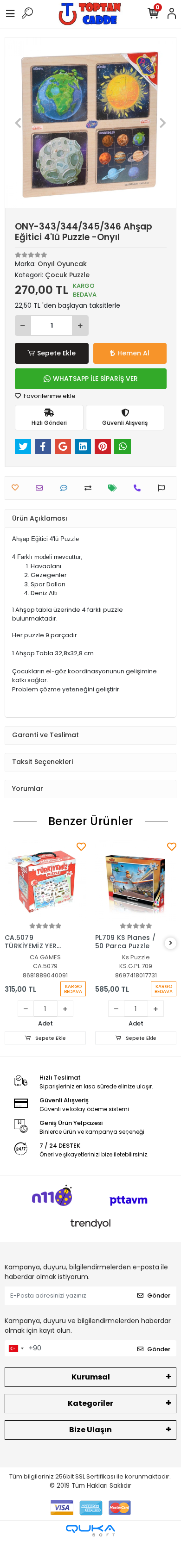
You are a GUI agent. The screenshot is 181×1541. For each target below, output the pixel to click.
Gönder (158, 1295)
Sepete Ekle (56, 353)
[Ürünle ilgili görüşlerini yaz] (66, 488)
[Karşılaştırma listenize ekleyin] (90, 488)
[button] (18, 122)
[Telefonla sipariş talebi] (139, 488)
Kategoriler (90, 1403)
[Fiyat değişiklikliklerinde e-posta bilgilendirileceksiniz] (115, 488)
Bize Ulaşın (90, 1429)
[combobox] (15, 1348)
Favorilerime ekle (49, 395)
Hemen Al (133, 353)
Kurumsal (90, 1377)
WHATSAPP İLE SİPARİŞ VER (95, 378)
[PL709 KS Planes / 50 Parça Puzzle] (135, 880)
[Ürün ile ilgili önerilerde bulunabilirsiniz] (163, 488)
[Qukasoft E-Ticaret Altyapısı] (90, 1530)
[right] (171, 943)
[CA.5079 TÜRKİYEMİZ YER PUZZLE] (45, 880)
